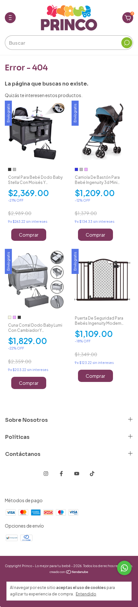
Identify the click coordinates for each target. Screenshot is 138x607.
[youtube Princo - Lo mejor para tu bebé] (76, 473)
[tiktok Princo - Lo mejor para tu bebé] (92, 473)
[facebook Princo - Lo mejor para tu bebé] (61, 473)
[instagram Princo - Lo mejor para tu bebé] (45, 473)
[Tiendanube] (69, 572)
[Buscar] (126, 42)
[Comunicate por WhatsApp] (124, 568)
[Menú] (11, 20)
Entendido (86, 594)
